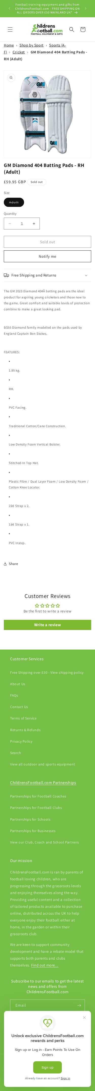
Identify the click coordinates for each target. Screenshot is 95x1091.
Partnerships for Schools (30, 819)
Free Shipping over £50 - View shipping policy (47, 672)
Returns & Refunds (25, 730)
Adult (16, 203)
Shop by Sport (32, 45)
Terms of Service (23, 718)
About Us (17, 684)
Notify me (47, 256)
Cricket (19, 52)
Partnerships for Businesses (32, 830)
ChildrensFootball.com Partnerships (43, 782)
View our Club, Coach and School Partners (44, 842)
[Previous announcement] (9, 8)
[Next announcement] (85, 8)
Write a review (47, 624)
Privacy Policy (21, 741)
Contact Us (19, 706)
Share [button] (13, 563)
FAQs (14, 695)
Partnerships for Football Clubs (36, 807)
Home (9, 45)
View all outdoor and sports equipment (42, 764)
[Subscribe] (79, 1005)
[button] (10, 29)
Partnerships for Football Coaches (38, 796)
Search (15, 752)
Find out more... (45, 965)
